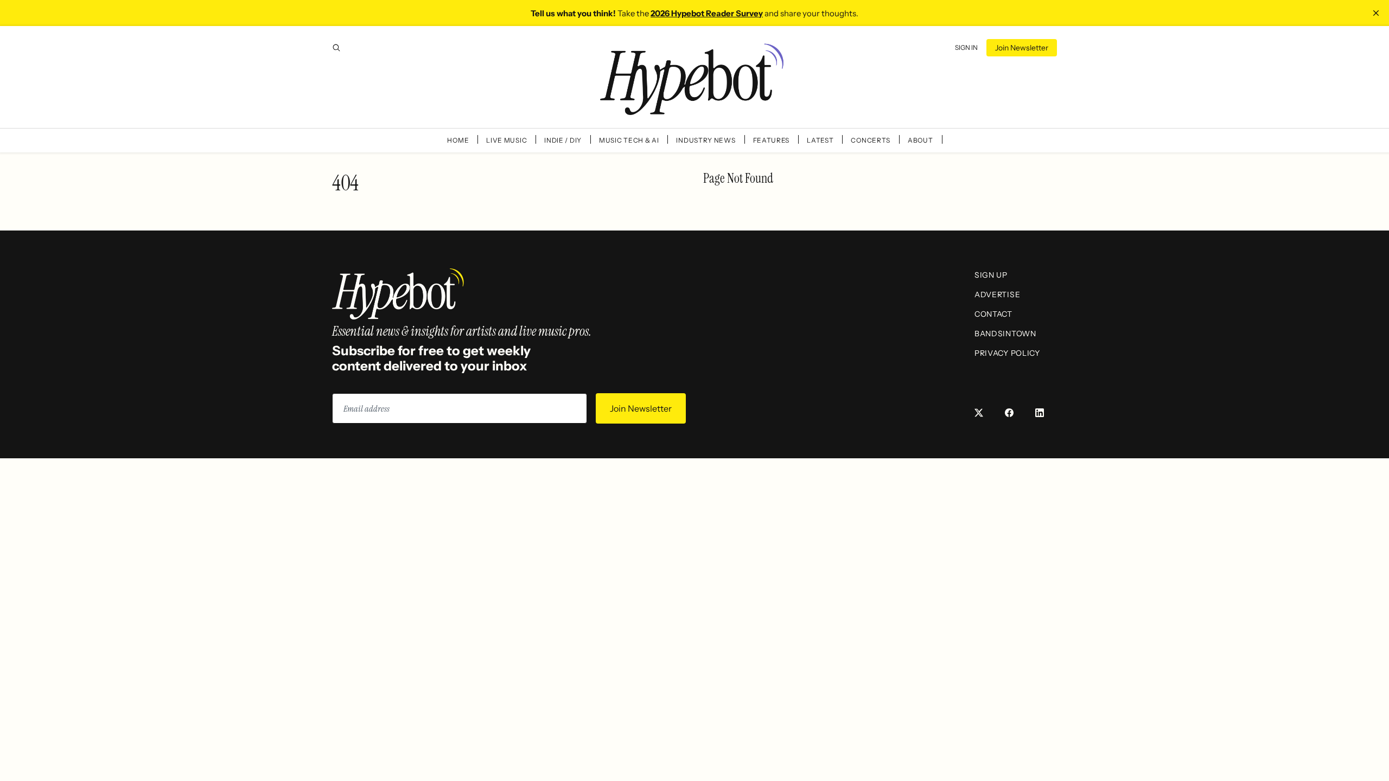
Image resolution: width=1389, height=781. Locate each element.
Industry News (705, 140)
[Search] (336, 47)
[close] (1376, 13)
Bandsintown (1005, 333)
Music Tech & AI (629, 140)
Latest (820, 140)
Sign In (966, 47)
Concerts (870, 140)
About (920, 140)
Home (458, 140)
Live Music (506, 140)
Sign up (991, 275)
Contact (993, 314)
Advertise (997, 294)
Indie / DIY (563, 140)
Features (771, 140)
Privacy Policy (1007, 353)
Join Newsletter (1021, 48)
